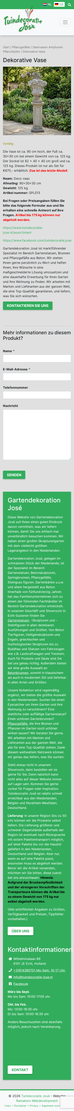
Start (6, 47)
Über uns (20, 931)
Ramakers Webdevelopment (37, 1101)
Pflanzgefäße (21, 47)
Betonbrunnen (18, 673)
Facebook (20, 984)
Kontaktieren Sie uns (28, 306)
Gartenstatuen (18, 620)
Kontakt (20, 1070)
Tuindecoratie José (35, 1096)
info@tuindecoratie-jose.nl (33, 977)
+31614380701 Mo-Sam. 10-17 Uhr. (39, 970)
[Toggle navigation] (65, 22)
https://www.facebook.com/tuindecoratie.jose (37, 240)
